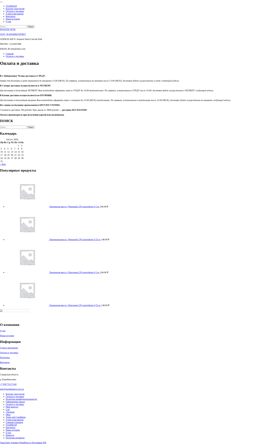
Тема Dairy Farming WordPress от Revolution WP (23, 442)
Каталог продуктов (15, 8)
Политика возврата (15, 438)
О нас (8, 21)
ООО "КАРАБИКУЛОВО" (13, 34)
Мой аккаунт (12, 407)
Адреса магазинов (14, 14)
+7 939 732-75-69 (8, 384)
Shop (8, 414)
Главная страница (14, 422)
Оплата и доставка (15, 11)
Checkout (10, 412)
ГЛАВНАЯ (11, 6)
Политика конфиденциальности (21, 399)
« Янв (3, 164)
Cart (8, 409)
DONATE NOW (8, 29)
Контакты (10, 16)
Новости (10, 435)
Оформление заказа (15, 402)
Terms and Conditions (16, 417)
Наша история (13, 19)
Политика (5, 357)
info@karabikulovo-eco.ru (12, 389)
